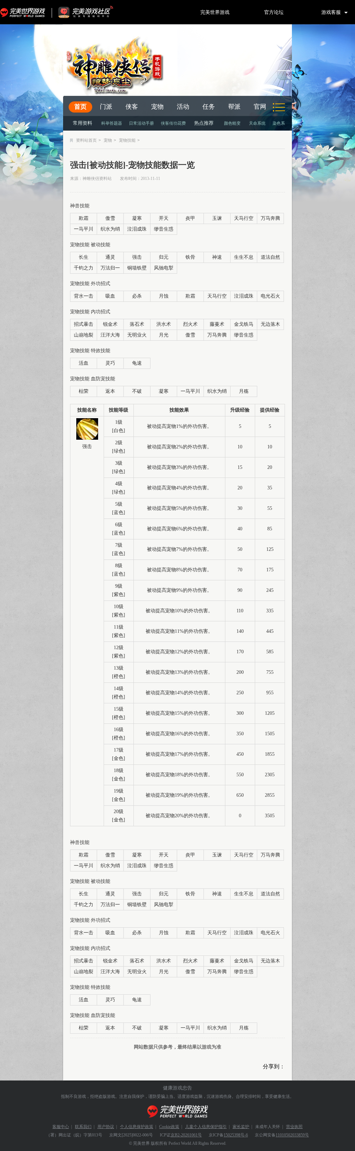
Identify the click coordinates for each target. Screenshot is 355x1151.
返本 (110, 391)
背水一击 (83, 296)
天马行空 (243, 218)
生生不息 (243, 257)
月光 (163, 335)
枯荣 (83, 391)
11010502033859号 (292, 1135)
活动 (183, 106)
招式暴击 (83, 324)
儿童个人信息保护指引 (206, 1126)
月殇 (244, 391)
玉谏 (217, 218)
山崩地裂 (83, 335)
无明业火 (137, 335)
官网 (260, 106)
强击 (137, 257)
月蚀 (163, 296)
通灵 (110, 257)
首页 (80, 106)
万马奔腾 (270, 218)
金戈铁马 (243, 324)
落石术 (137, 324)
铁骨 (190, 257)
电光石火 (270, 296)
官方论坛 (274, 12)
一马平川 (83, 229)
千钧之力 (83, 268)
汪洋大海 (110, 335)
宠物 (157, 106)
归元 (163, 257)
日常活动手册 (141, 123)
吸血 (110, 296)
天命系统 (257, 123)
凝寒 (137, 218)
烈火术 (190, 324)
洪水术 (163, 324)
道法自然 (270, 257)
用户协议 (105, 1126)
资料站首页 (86, 140)
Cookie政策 (169, 1126)
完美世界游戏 (24, 12)
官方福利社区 (91, 12)
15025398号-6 (236, 1135)
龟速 (137, 363)
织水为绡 (110, 229)
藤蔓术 (217, 324)
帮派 (234, 106)
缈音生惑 (163, 229)
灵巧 (110, 363)
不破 (137, 391)
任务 (208, 106)
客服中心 (60, 1126)
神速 (217, 257)
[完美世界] (177, 1112)
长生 (83, 257)
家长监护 (241, 1126)
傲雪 (110, 218)
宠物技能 (127, 140)
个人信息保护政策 (136, 1126)
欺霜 (83, 218)
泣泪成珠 (137, 229)
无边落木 (270, 324)
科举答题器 (111, 123)
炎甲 (190, 218)
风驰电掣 (163, 268)
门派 (106, 106)
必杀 (137, 296)
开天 (163, 218)
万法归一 (110, 268)
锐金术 (110, 324)
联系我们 (83, 1126)
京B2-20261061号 (186, 1135)
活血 (83, 363)
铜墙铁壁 (137, 268)
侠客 (131, 106)
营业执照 (294, 1126)
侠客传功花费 (173, 123)
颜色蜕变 (232, 123)
